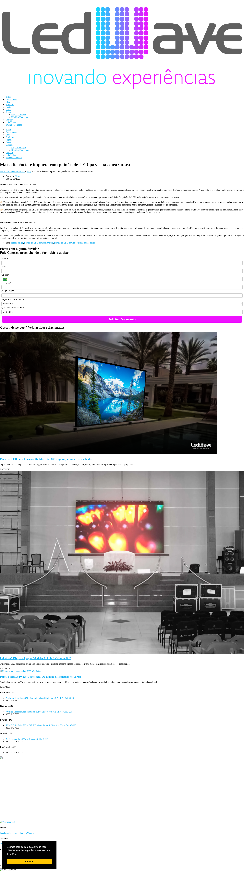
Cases (8, 109)
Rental (8, 107)
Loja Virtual (11, 122)
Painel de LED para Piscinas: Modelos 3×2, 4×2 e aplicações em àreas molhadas (46, 459)
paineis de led (17, 243)
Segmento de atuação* (12, 299)
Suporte (9, 112)
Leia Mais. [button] (12, 854)
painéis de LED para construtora (38, 243)
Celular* (5, 275)
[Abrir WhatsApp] (237, 864)
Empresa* (6, 283)
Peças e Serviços (18, 114)
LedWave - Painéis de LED (12, 171)
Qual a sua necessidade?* (13, 308)
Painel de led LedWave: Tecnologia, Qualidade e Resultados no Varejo (40, 676)
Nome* (4, 258)
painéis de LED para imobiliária (68, 243)
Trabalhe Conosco (14, 125)
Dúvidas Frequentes (20, 117)
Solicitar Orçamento (122, 319)
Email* (4, 267)
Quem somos (11, 99)
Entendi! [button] (29, 861)
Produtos (10, 104)
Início (8, 97)
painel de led (89, 243)
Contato (9, 120)
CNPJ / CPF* (7, 291)
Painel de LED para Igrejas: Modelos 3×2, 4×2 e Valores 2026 (35, 658)
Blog (8, 102)
